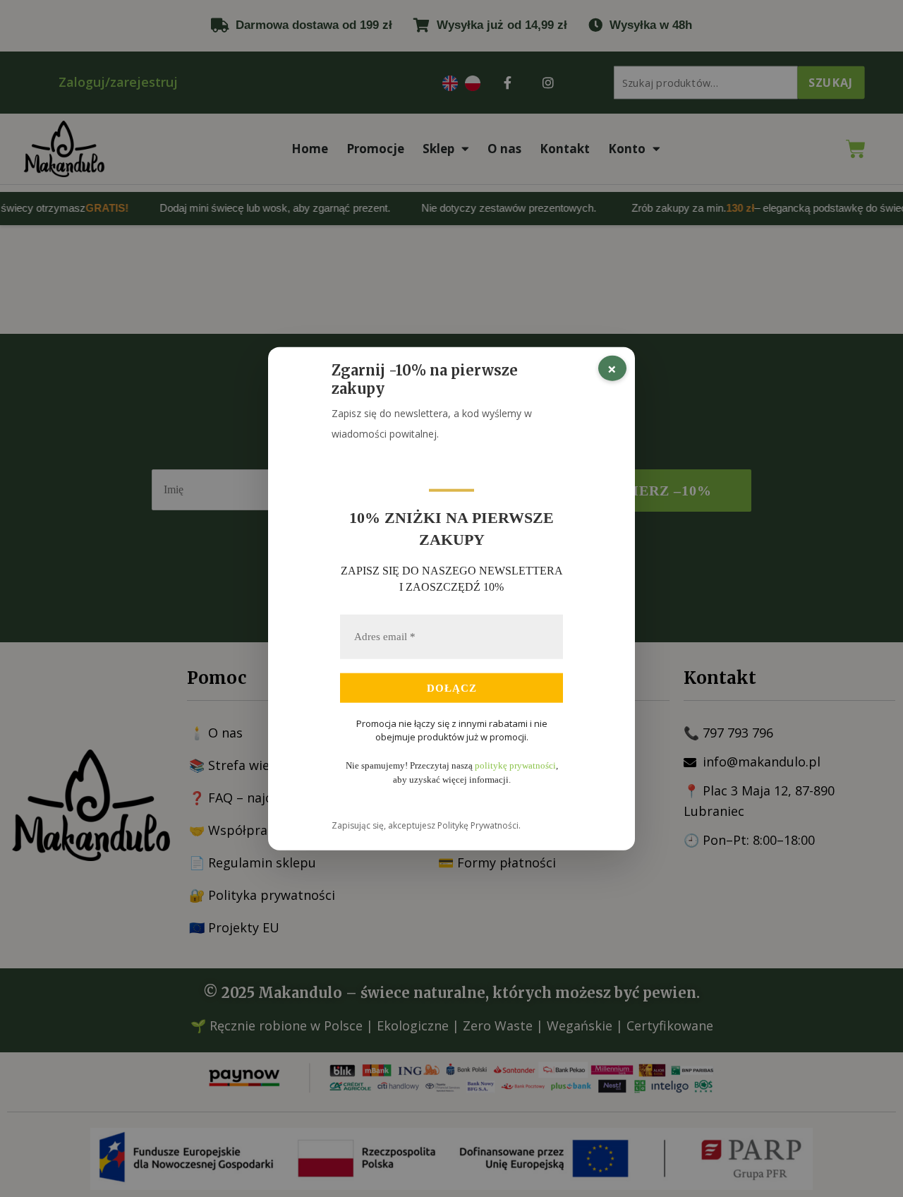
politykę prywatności (515, 765)
